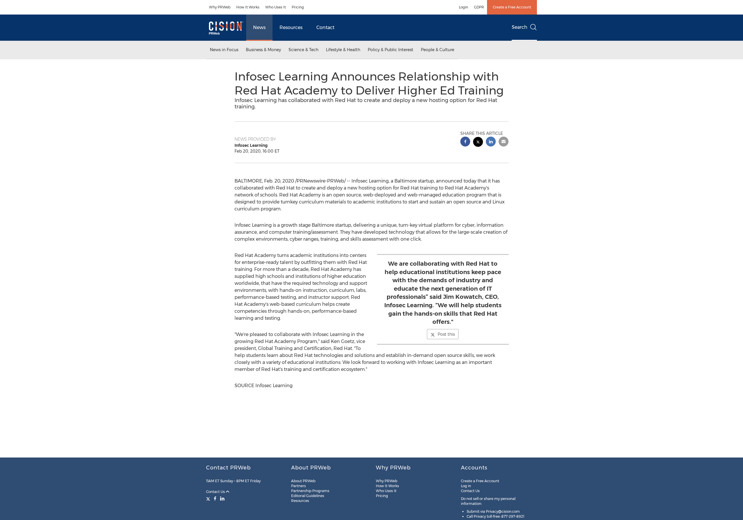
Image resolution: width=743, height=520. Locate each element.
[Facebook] (215, 498)
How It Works (247, 7)
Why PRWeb (219, 7)
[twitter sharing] (478, 142)
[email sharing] (503, 142)
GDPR (479, 7)
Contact (325, 27)
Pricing (298, 7)
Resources (290, 27)
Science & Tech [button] (303, 49)
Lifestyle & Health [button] (343, 49)
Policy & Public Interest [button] (390, 49)
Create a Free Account (512, 7)
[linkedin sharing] (491, 142)
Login (463, 7)
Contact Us (216, 491)
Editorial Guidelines (307, 496)
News (259, 27)
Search (519, 27)
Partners (298, 486)
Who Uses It (275, 7)
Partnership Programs (310, 491)
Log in (466, 486)
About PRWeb (303, 481)
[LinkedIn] (222, 498)
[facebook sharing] (465, 142)
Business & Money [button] (263, 49)
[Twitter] (209, 498)
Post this (446, 334)
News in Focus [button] (224, 49)
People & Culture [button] (437, 49)
